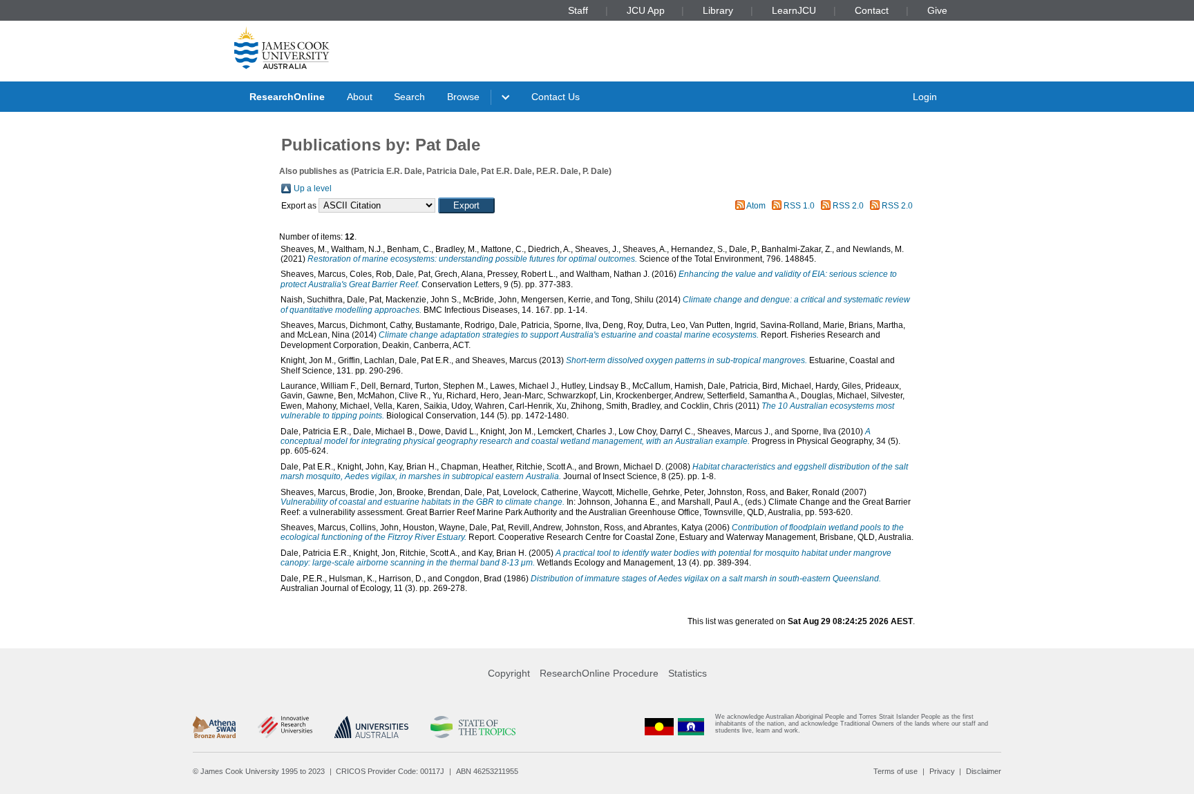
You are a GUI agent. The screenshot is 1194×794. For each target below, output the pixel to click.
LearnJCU (794, 10)
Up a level (313, 188)
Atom (756, 206)
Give (937, 10)
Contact (872, 10)
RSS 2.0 (848, 206)
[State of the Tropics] (472, 727)
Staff (578, 10)
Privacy (942, 771)
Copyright (509, 673)
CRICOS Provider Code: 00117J (390, 771)
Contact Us (555, 96)
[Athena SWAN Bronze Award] (214, 727)
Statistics (687, 673)
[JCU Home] (282, 47)
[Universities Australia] (371, 727)
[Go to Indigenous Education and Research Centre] (659, 726)
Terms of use (895, 771)
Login (925, 96)
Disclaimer (983, 771)
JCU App (646, 10)
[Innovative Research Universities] (285, 727)
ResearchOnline (287, 96)
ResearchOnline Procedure (599, 673)
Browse (463, 96)
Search (409, 96)
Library (718, 10)
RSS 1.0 (799, 206)
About (359, 96)
